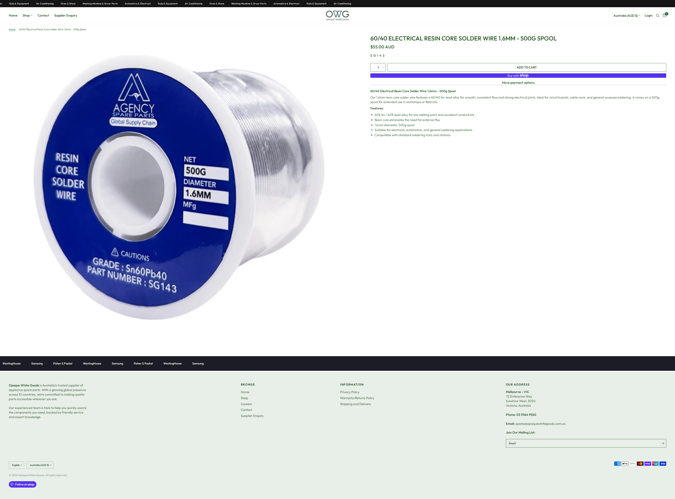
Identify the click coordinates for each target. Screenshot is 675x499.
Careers (246, 404)
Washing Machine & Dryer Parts (78, 3)
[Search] (657, 15)
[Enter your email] (662, 443)
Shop (26, 15)
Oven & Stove (46, 3)
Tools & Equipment (146, 3)
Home (13, 15)
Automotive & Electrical (115, 3)
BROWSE (248, 384)
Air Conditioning (23, 3)
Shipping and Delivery (355, 404)
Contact (43, 15)
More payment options (518, 82)
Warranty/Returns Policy (357, 398)
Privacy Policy (349, 392)
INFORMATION (352, 384)
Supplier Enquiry (65, 15)
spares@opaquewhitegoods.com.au (540, 424)
